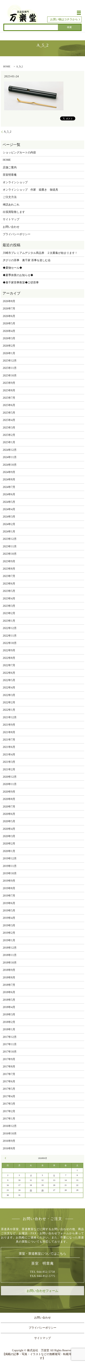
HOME (6, 66)
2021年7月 (9, 739)
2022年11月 (10, 635)
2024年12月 (10, 449)
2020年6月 (9, 813)
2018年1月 (9, 1029)
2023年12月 (10, 538)
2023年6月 (9, 583)
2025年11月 (10, 367)
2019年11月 (10, 866)
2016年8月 (9, 1148)
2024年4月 (9, 509)
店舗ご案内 (10, 167)
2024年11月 (10, 457)
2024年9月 (9, 472)
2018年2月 (9, 1022)
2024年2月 (9, 524)
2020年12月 (10, 776)
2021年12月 (10, 717)
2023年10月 (10, 553)
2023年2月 (9, 613)
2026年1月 (9, 353)
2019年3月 (9, 925)
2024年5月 (9, 501)
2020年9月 (9, 791)
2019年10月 (10, 873)
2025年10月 (10, 375)
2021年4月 (9, 754)
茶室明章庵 (10, 174)
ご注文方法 (10, 197)
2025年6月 (9, 405)
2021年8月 (9, 732)
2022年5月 (9, 680)
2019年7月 (9, 895)
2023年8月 (9, 568)
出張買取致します (14, 211)
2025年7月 (9, 397)
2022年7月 (9, 665)
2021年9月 (9, 724)
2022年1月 (9, 709)
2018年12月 (10, 947)
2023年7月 (9, 576)
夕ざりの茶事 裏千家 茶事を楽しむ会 (27, 260)
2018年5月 (9, 999)
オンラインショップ (15, 182)
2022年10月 (10, 643)
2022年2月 (9, 702)
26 (42, 1190)
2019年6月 (9, 903)
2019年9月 (9, 880)
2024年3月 (9, 516)
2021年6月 (9, 746)
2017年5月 (9, 1088)
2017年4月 (9, 1096)
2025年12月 (10, 360)
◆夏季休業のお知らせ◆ (18, 275)
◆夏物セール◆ (12, 267)
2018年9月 (9, 969)
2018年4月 (9, 1007)
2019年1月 (9, 940)
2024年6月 (9, 494)
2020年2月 (9, 843)
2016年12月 (10, 1126)
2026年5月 (9, 323)
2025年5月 (9, 412)
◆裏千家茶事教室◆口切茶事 (21, 282)
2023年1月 (9, 620)
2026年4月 (9, 331)
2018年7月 (9, 984)
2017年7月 (9, 1074)
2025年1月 (9, 442)
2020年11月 (10, 784)
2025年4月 (9, 420)
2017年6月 (9, 1081)
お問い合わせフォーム (42, 1290)
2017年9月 (9, 1059)
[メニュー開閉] (79, 13)
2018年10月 (10, 962)
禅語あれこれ (11, 204)
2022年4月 (9, 687)
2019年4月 (9, 917)
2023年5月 (9, 590)
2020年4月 (9, 828)
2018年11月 (10, 955)
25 (31, 1190)
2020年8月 (9, 799)
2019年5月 (9, 910)
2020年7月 (9, 806)
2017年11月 (10, 1044)
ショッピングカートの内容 (19, 152)
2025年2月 (9, 434)
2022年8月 (9, 657)
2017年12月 (10, 1036)
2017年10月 (10, 1051)
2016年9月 (9, 1140)
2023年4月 (9, 598)
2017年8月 (9, 1066)
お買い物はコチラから (64, 19)
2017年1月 (9, 1118)
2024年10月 (10, 464)
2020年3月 (9, 836)
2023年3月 (9, 605)
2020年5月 (9, 821)
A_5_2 (7, 131)
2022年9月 (9, 650)
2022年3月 (9, 695)
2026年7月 (9, 308)
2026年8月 (9, 301)
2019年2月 (9, 932)
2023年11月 (10, 546)
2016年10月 (10, 1133)
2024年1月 (9, 531)
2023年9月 (9, 561)
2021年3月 (9, 761)
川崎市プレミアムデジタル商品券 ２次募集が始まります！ (40, 252)
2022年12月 (10, 628)
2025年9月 (9, 382)
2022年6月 (9, 672)
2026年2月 (9, 345)
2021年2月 (9, 769)
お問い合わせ (11, 226)
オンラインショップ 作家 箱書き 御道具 (30, 189)
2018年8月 (9, 977)
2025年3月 (9, 427)
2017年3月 (9, 1103)
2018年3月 (9, 1014)
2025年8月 (9, 390)
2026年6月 (9, 316)
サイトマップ (11, 219)
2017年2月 (9, 1111)
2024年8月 (9, 479)
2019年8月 (9, 888)
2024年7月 (9, 487)
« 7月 (6, 1158)
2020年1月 (9, 851)
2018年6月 (9, 992)
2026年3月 (9, 338)
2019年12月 (10, 858)
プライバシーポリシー (16, 234)
